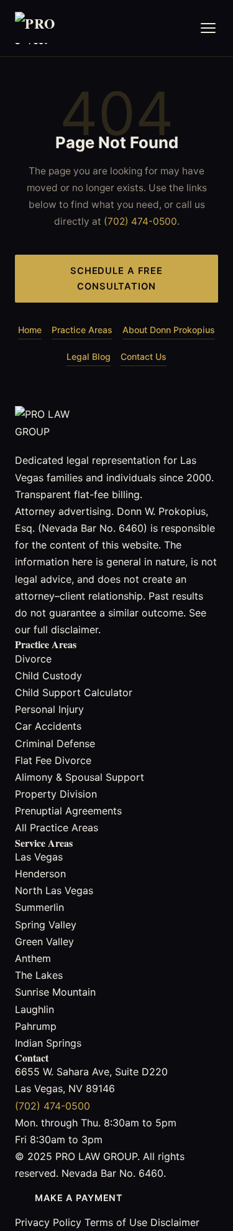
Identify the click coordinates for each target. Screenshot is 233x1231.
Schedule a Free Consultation (116, 278)
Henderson (40, 873)
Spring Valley (45, 924)
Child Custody (48, 675)
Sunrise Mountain (55, 992)
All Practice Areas (56, 827)
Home (30, 329)
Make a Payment (79, 1197)
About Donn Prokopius (168, 329)
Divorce (33, 659)
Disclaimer (174, 1222)
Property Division (56, 794)
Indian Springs (48, 1043)
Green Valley (44, 941)
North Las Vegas (54, 890)
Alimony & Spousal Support (79, 777)
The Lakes (39, 975)
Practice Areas (82, 329)
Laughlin (34, 1009)
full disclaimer (66, 629)
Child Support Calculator (73, 692)
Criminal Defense (55, 743)
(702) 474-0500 (140, 221)
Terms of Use (116, 1222)
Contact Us (144, 356)
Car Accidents (48, 726)
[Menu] (208, 28)
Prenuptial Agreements (68, 810)
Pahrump (36, 1026)
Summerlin (39, 907)
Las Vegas (39, 857)
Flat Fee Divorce (53, 760)
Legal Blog (88, 356)
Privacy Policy (48, 1222)
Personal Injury (49, 709)
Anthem (33, 958)
